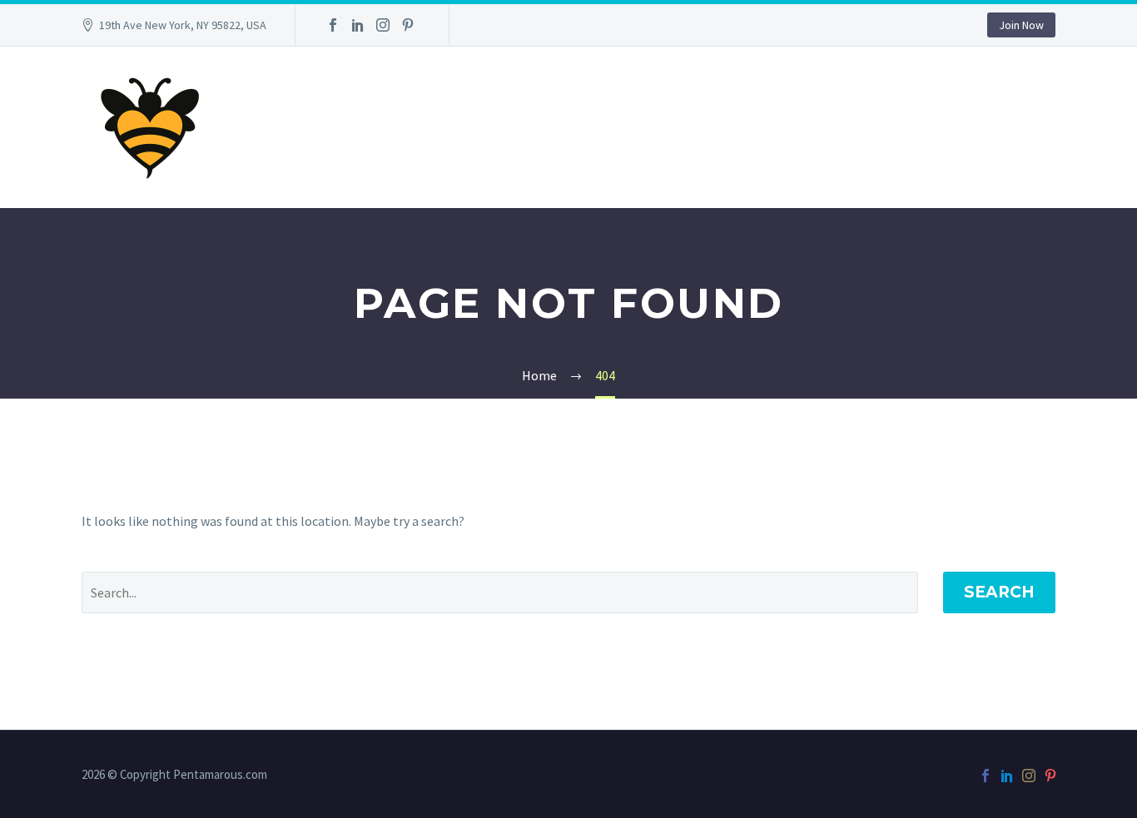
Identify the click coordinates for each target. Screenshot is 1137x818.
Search (999, 592)
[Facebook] (332, 25)
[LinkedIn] (357, 25)
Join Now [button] (1021, 24)
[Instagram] (382, 25)
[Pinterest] (407, 25)
